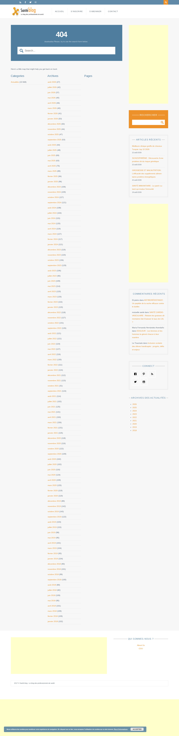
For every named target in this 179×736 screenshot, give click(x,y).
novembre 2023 (54, 255)
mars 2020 (52, 485)
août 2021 (52, 396)
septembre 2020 (54, 454)
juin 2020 (51, 470)
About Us (141, 645)
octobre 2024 (53, 197)
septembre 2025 (54, 140)
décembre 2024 (54, 187)
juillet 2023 (52, 276)
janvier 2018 (53, 621)
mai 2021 (51, 412)
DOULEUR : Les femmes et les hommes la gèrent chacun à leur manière (147, 334)
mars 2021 (52, 422)
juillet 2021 (52, 401)
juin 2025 (51, 155)
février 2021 (53, 428)
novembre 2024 (54, 192)
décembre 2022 (54, 312)
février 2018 (53, 616)
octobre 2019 (53, 511)
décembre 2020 (54, 438)
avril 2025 (52, 166)
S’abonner (95, 11)
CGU (141, 648)
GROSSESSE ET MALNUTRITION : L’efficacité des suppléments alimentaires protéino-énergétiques (147, 173)
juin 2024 (51, 218)
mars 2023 (52, 297)
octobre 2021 (53, 386)
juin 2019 (51, 532)
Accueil (59, 11)
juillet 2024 (52, 213)
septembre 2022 (54, 328)
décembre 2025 (54, 124)
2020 (134, 424)
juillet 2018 (52, 590)
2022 (134, 417)
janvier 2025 (53, 181)
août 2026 (52, 82)
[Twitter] (30, 2)
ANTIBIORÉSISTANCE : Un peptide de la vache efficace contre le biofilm (148, 303)
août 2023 (52, 271)
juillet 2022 (52, 339)
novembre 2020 (54, 443)
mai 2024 (51, 223)
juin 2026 (51, 92)
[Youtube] (35, 2)
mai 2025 (51, 161)
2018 (134, 430)
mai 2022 (51, 349)
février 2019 (53, 553)
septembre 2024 (54, 202)
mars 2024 (52, 234)
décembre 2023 (54, 250)
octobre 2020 (53, 449)
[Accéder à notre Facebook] (136, 374)
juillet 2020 (52, 464)
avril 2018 (52, 606)
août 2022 (52, 333)
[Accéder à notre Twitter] (136, 382)
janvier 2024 (53, 244)
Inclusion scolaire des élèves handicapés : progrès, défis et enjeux (148, 346)
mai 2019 (51, 538)
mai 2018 (51, 601)
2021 (134, 421)
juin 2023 (51, 281)
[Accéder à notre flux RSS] (153, 374)
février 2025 (53, 176)
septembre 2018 (54, 580)
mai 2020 (51, 475)
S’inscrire (77, 11)
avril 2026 (52, 103)
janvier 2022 (53, 370)
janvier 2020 (53, 496)
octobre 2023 (53, 260)
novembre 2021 (54, 380)
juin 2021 (51, 407)
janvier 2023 (53, 307)
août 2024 (52, 208)
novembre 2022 (54, 318)
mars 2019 (52, 548)
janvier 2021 (53, 433)
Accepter (137, 729)
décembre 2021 (54, 375)
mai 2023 (51, 286)
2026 (134, 404)
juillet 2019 (52, 527)
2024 (134, 411)
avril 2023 (52, 291)
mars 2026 (52, 108)
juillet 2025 (52, 150)
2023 (134, 414)
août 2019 (52, 522)
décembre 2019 (54, 501)
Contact (113, 11)
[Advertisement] (148, 64)
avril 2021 (52, 417)
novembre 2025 (54, 129)
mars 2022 (52, 360)
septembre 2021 (54, 391)
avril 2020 (52, 480)
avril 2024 (52, 229)
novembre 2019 (54, 506)
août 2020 (52, 459)
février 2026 (53, 113)
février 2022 (53, 365)
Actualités (15, 82)
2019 (134, 427)
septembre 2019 (54, 517)
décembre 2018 (54, 564)
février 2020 (53, 490)
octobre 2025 (53, 134)
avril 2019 (52, 543)
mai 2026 (51, 98)
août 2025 (52, 145)
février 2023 (53, 302)
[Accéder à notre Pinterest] (144, 374)
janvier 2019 (53, 559)
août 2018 (52, 585)
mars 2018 (52, 611)
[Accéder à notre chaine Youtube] (144, 382)
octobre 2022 (53, 323)
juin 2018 (51, 595)
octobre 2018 (53, 574)
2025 (134, 407)
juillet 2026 (52, 87)
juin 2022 (51, 344)
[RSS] (20, 2)
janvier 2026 (53, 119)
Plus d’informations (121, 729)
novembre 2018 (54, 569)
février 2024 (53, 239)
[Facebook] (25, 2)
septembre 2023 (54, 265)
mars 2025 (52, 171)
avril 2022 (52, 354)
